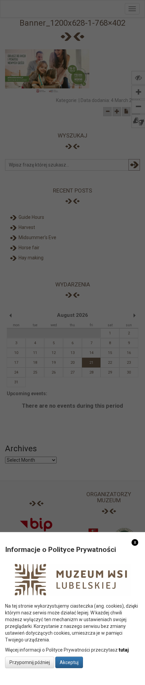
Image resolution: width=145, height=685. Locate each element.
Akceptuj (69, 662)
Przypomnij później (29, 662)
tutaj (124, 650)
